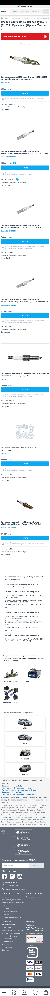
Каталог (5, 897)
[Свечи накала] (13, 673)
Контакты (5, 944)
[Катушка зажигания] (13, 693)
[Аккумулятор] (36, 673)
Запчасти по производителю (13, 903)
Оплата (4, 905)
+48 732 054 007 (12, 885)
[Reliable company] (35, 939)
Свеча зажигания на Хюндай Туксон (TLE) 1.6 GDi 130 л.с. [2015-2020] (24, 596)
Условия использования (11, 933)
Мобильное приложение (11, 917)
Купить (25, 93)
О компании (6, 927)
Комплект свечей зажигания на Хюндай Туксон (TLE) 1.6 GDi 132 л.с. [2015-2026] (23, 601)
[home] (2, 18)
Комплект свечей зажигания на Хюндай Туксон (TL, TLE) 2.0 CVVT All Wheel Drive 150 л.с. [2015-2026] (23, 623)
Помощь (5, 914)
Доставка (5, 908)
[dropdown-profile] (24, 992)
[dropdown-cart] (35, 992)
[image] (25, 60)
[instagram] (12, 876)
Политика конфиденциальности (13, 937)
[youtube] (19, 876)
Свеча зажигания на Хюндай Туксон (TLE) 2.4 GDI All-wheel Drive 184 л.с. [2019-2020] (24, 640)
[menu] (4, 992)
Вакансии (5, 950)
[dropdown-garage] (13, 992)
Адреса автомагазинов (15, 889)
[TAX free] (35, 953)
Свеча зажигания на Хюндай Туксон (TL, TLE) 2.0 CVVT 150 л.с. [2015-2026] (23, 617)
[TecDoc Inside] (35, 929)
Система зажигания (12, 18)
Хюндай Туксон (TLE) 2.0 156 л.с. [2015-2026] (21, 627)
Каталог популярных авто (11, 900)
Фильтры (26, 44)
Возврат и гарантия (9, 911)
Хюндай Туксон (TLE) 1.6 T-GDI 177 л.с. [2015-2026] (23, 605)
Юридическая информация (12, 930)
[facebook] (4, 876)
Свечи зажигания (28, 18)
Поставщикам (7, 947)
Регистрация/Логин (33, 897)
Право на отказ (7, 941)
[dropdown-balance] (46, 992)
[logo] (5, 11)
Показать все (9, 607)
